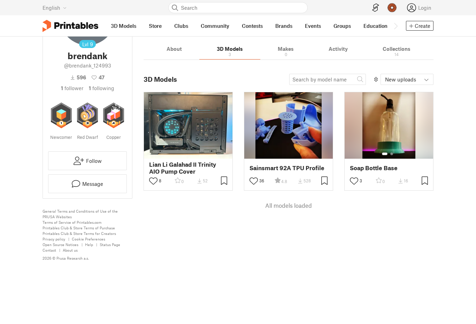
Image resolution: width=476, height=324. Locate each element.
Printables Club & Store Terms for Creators (79, 233)
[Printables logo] (70, 26)
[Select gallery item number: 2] (391, 153)
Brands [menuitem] (283, 26)
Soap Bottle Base (374, 168)
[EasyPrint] (375, 8)
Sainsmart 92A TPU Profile (286, 168)
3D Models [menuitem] (123, 26)
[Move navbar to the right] (395, 25)
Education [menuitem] (375, 26)
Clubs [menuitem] (181, 26)
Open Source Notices (60, 244)
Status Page (110, 244)
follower (72, 88)
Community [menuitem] (215, 26)
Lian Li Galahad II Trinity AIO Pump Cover (182, 167)
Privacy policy (54, 239)
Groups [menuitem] (342, 26)
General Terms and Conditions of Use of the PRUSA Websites (80, 214)
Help (89, 244)
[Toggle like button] (153, 181)
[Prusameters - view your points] (392, 7)
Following (101, 88)
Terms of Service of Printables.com (72, 222)
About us (70, 250)
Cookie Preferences (88, 239)
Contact (49, 250)
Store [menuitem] (155, 26)
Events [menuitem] (313, 26)
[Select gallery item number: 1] (384, 153)
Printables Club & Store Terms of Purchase (79, 228)
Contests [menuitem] (252, 26)
